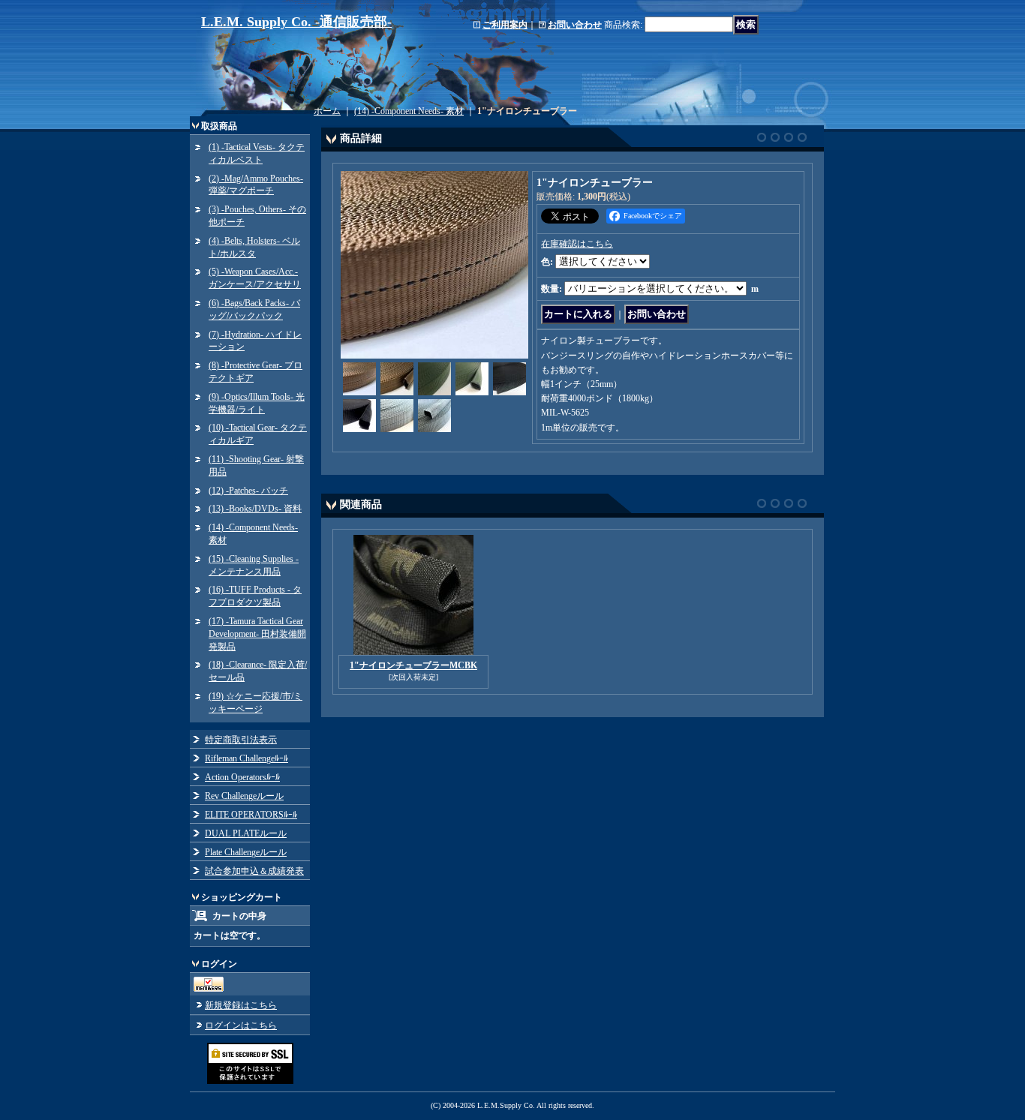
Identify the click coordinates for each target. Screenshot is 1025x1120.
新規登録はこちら (241, 1005)
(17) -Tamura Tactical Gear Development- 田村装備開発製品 (257, 634)
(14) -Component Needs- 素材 (409, 111)
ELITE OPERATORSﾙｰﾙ (251, 814)
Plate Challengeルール (246, 852)
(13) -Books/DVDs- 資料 (255, 508)
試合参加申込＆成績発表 (254, 871)
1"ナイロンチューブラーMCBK (413, 665)
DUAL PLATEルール (246, 833)
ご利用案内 (505, 25)
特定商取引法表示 (241, 739)
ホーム (327, 111)
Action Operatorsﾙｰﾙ (242, 777)
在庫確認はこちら (577, 244)
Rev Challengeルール (244, 796)
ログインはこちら (241, 1025)
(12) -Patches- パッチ (248, 490)
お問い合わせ (575, 25)
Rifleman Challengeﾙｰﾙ (246, 758)
